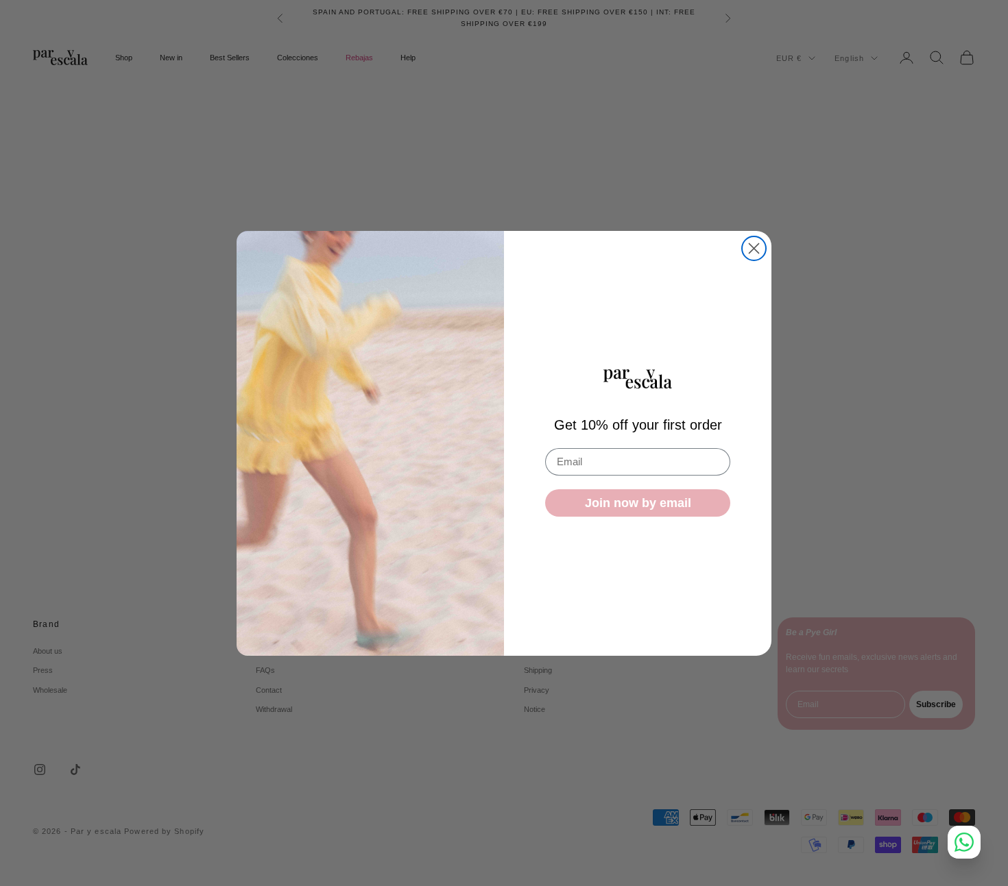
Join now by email (638, 503)
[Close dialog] (754, 248)
